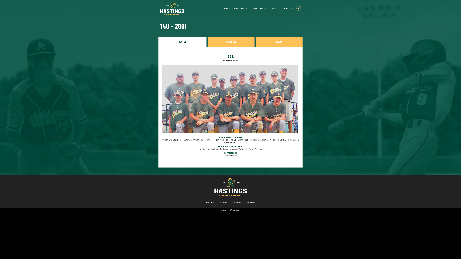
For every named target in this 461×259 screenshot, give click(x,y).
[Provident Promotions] (235, 210)
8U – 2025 (210, 202)
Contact (286, 8)
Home (226, 8)
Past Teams (257, 8)
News (273, 8)
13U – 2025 (250, 202)
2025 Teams (239, 8)
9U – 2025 (223, 202)
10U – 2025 (236, 202)
